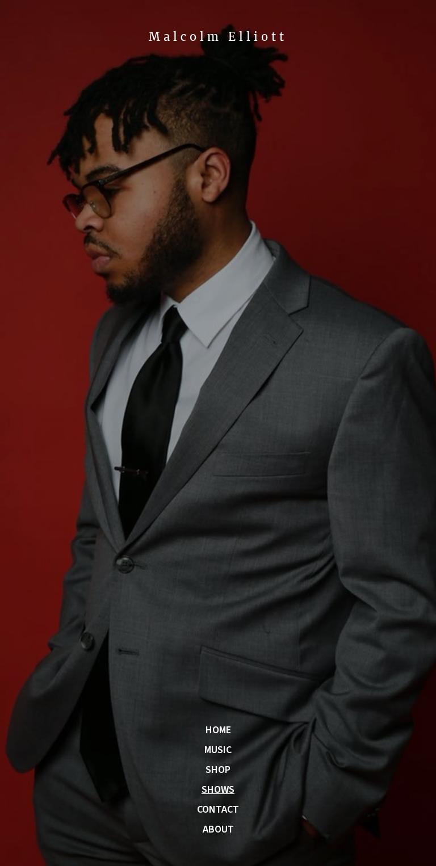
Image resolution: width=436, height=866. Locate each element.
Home (218, 730)
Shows (218, 790)
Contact (218, 810)
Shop (218, 770)
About (218, 830)
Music (218, 750)
